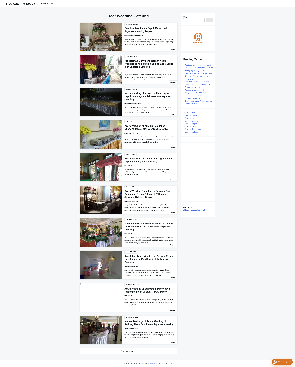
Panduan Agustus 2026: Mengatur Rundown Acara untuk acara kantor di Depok (198, 76)
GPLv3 (170, 363)
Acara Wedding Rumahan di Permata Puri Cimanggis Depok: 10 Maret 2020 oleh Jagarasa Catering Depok (147, 194)
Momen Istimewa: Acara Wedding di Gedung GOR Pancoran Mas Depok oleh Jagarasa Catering (148, 226)
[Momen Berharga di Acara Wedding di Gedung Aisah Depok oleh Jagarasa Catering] (101, 330)
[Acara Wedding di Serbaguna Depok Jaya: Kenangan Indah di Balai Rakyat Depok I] (101, 297)
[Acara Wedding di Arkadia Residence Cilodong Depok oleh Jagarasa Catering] (101, 134)
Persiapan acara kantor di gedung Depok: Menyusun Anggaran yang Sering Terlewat (198, 101)
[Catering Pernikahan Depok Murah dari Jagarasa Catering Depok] (101, 37)
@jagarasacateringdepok (194, 210)
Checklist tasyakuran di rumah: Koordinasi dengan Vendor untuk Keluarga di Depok (197, 84)
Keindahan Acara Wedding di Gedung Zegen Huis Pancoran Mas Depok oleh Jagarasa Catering (148, 259)
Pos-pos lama (127, 351)
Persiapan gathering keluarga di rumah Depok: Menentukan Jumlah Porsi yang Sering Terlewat (198, 68)
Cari (185, 17)
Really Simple (155, 363)
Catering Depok (190, 126)
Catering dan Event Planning (135, 71)
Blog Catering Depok (20, 3)
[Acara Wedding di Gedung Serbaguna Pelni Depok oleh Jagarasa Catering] (101, 167)
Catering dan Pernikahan (133, 35)
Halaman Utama (47, 4)
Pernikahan (128, 165)
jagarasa (173, 49)
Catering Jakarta (191, 121)
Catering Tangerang (192, 129)
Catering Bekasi (191, 132)
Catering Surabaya (192, 113)
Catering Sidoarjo (191, 115)
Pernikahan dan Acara (132, 103)
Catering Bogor (190, 124)
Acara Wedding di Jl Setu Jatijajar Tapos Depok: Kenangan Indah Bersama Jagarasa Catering (148, 96)
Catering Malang (191, 118)
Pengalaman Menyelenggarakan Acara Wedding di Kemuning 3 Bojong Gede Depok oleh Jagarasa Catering (148, 64)
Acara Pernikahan (131, 133)
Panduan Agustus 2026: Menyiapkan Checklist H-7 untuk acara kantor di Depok (197, 93)
